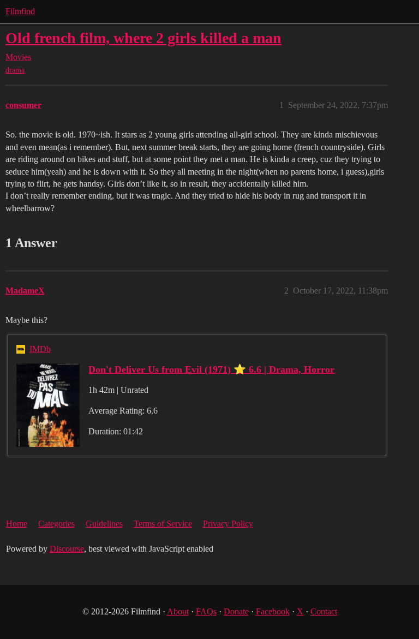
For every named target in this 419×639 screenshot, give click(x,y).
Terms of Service (163, 523)
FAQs (206, 611)
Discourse (67, 548)
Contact (323, 611)
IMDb (40, 349)
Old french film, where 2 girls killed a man (143, 37)
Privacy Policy (228, 523)
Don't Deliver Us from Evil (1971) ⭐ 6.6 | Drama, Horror (211, 369)
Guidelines (104, 523)
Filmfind (20, 11)
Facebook (273, 611)
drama (15, 70)
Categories (56, 523)
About (178, 611)
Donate (236, 611)
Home (16, 523)
